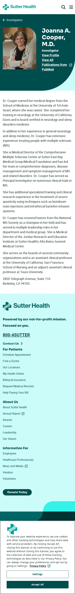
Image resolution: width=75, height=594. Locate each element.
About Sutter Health (15, 407)
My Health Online (13, 374)
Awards (7, 420)
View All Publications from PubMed (54, 64)
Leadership (9, 432)
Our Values (9, 439)
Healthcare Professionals (18, 460)
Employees (9, 453)
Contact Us (11, 343)
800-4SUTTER (16, 335)
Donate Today (17, 492)
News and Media (16, 466)
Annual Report (14, 413)
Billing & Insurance (14, 380)
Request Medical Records (18, 386)
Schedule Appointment (17, 355)
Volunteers (9, 479)
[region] (37, 557)
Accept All (37, 584)
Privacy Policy (41, 566)
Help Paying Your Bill (15, 392)
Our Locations (11, 367)
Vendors (8, 472)
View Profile (50, 55)
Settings (37, 574)
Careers (7, 426)
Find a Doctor (11, 361)
